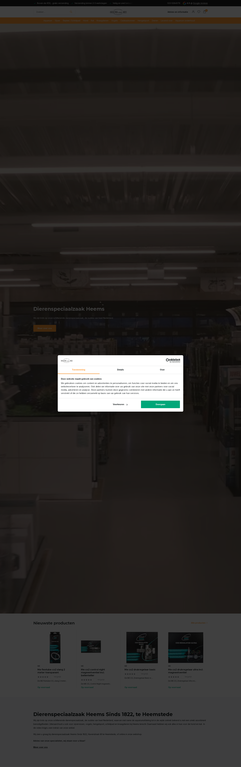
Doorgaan (160, 404)
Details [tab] (120, 370)
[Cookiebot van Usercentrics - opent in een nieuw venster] (168, 361)
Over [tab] (162, 370)
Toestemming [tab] (78, 370)
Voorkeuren (118, 404)
